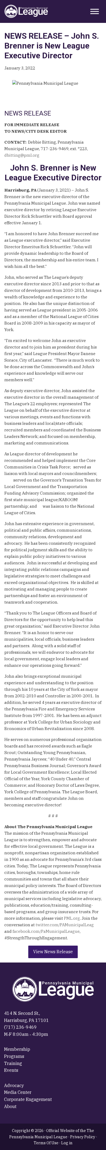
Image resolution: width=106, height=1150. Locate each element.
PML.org (72, 918)
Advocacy (14, 1085)
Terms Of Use (46, 1142)
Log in (67, 1142)
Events (11, 1070)
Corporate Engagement (28, 1099)
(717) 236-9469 (20, 1027)
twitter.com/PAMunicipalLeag (65, 924)
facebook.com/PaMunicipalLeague (46, 931)
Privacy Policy (82, 1136)
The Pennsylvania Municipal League (26, 11)
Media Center (18, 1092)
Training (13, 1063)
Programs (14, 1056)
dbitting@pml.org (21, 155)
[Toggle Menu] (94, 11)
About (10, 1106)
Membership (17, 1049)
